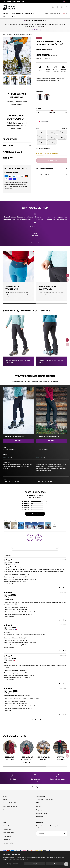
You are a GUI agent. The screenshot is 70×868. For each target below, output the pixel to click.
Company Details (8, 843)
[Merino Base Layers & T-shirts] (27, 747)
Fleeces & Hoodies (9, 758)
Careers (5, 810)
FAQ (46, 13)
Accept (34, 863)
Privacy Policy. (24, 859)
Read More (35, 30)
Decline (56, 863)
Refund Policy (7, 829)
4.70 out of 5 (39, 495)
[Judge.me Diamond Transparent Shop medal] (38, 537)
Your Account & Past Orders (44, 799)
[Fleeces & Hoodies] (10, 747)
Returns (38, 806)
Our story (18, 1)
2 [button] (32, 719)
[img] (8, 560)
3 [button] (35, 719)
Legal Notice (6, 839)
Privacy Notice (7, 836)
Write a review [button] (35, 514)
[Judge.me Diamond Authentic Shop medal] (30, 537)
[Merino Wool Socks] (43, 747)
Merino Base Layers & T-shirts (27, 759)
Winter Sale (9, 34)
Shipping (39, 810)
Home (4, 34)
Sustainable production (10, 806)
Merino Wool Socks (43, 758)
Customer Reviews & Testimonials (13, 803)
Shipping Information (9, 832)
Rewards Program (55, 13)
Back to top (35, 787)
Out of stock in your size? (43, 148)
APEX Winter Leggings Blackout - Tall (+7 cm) (23, 34)
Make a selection (52, 160)
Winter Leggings (60, 758)
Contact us (39, 816)
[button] (66, 7)
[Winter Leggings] (60, 747)
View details (18, 441)
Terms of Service (8, 826)
